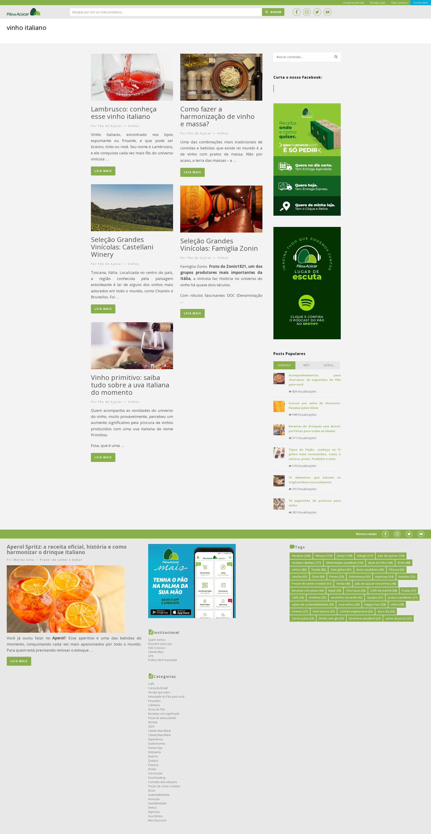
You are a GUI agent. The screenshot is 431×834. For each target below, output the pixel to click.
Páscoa (396, 570)
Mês (306, 365)
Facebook (296, 12)
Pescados (154, 701)
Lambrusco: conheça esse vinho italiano (123, 112)
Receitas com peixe (307, 590)
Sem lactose (324, 611)
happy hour (375, 604)
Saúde (318, 570)
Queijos (153, 761)
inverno (300, 611)
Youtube (327, 12)
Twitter (317, 12)
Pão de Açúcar (24, 12)
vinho (397, 604)
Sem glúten (341, 570)
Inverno (153, 756)
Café (151, 684)
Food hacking (156, 778)
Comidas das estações (162, 782)
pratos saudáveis (402, 597)
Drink (404, 563)
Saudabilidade (157, 803)
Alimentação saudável (344, 563)
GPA (151, 656)
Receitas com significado (164, 714)
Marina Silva (24, 560)
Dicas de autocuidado (162, 718)
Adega (365, 556)
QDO (151, 726)
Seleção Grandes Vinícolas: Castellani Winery (122, 247)
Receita (152, 722)
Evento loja (155, 748)
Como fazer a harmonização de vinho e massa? (217, 116)
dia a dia (386, 611)
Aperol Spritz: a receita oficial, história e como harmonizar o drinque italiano (67, 549)
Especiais (154, 812)
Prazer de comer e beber (61, 560)
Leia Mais (103, 171)
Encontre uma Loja (160, 644)
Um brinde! (155, 773)
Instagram (307, 12)
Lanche (299, 576)
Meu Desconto (157, 820)
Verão (343, 583)
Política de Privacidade (162, 660)
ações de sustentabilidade (313, 604)
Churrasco (355, 590)
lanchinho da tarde (346, 597)
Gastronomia (156, 743)
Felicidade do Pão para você (166, 697)
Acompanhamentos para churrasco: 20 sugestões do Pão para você (315, 380)
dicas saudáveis (370, 570)
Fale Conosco (156, 648)
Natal (334, 590)
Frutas (409, 590)
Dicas (151, 790)
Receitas (301, 556)
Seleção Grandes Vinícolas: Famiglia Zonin (219, 244)
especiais (384, 576)
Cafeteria (154, 705)
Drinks (152, 769)
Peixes (336, 576)
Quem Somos (156, 640)
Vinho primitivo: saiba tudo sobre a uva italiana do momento (130, 385)
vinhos (299, 570)
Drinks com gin (331, 618)
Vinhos (133, 126)
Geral (329, 365)
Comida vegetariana (356, 611)
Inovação (154, 799)
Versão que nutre (159, 692)
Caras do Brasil (158, 688)
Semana (284, 365)
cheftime (317, 597)
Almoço (323, 556)
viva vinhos (349, 604)
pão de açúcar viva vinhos (375, 583)
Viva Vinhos (155, 816)
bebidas (406, 576)
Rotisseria (154, 752)
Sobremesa (359, 576)
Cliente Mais (155, 652)
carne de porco (398, 618)
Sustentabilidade (158, 795)
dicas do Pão (380, 563)
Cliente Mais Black (159, 731)
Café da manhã (383, 590)
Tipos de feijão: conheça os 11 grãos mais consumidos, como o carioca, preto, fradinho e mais (315, 454)
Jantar (344, 556)
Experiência (155, 739)
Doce (318, 576)
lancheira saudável (364, 618)
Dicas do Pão (156, 709)
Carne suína (303, 618)
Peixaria (153, 765)
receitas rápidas (306, 563)
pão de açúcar (391, 556)
